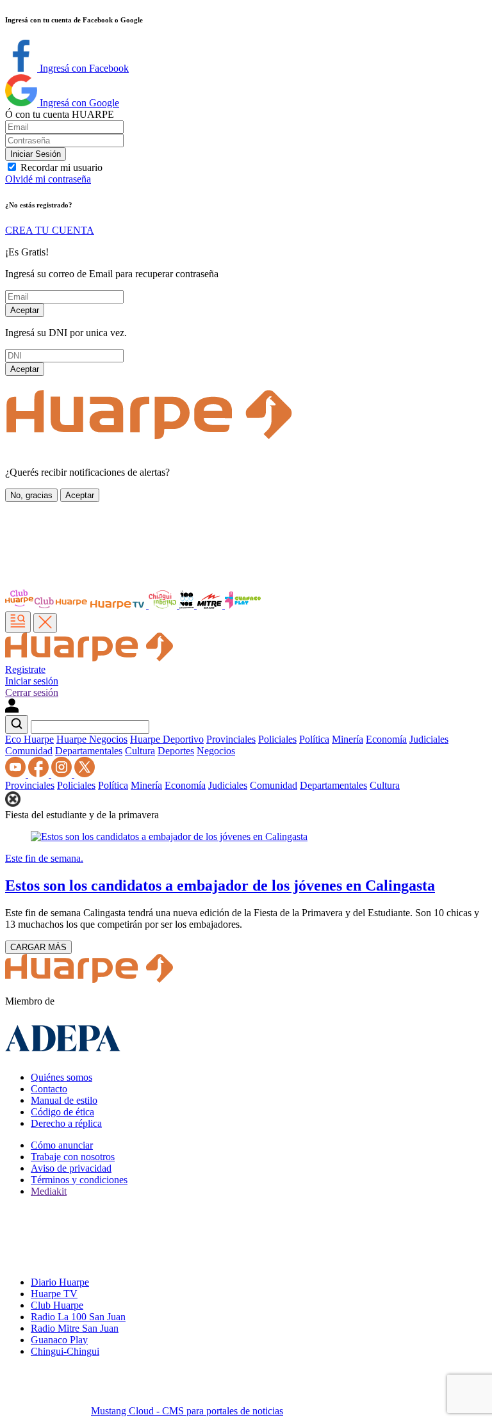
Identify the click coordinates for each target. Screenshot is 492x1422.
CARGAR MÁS (38, 947)
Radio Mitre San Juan (75, 1328)
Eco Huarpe (29, 739)
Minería (347, 739)
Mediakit (49, 1191)
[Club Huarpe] (46, 605)
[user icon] (12, 709)
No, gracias (31, 495)
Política (314, 739)
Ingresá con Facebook (83, 68)
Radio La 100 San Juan (78, 1316)
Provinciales (231, 739)
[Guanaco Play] (243, 605)
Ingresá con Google (78, 102)
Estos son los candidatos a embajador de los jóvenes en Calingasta (220, 885)
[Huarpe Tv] (118, 605)
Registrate (25, 669)
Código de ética (62, 1111)
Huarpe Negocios (91, 739)
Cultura (140, 750)
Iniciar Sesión (35, 154)
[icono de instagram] (62, 773)
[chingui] (164, 605)
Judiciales (428, 739)
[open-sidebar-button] (18, 622)
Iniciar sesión (31, 680)
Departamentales (88, 750)
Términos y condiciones (79, 1179)
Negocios (216, 750)
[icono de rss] (16, 773)
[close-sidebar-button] (45, 623)
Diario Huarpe (60, 1282)
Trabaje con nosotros (73, 1156)
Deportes (176, 750)
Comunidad (29, 750)
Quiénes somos (61, 1077)
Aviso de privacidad (71, 1168)
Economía (386, 739)
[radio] (211, 605)
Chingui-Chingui (65, 1351)
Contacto (49, 1088)
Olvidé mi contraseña (48, 179)
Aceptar (24, 310)
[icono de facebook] (39, 773)
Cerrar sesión (31, 692)
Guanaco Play (59, 1339)
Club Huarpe (57, 1305)
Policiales (277, 739)
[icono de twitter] (84, 773)
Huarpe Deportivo (167, 739)
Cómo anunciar (62, 1145)
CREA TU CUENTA (49, 230)
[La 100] (188, 605)
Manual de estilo (64, 1100)
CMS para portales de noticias (187, 1410)
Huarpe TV (54, 1293)
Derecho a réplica (66, 1123)
